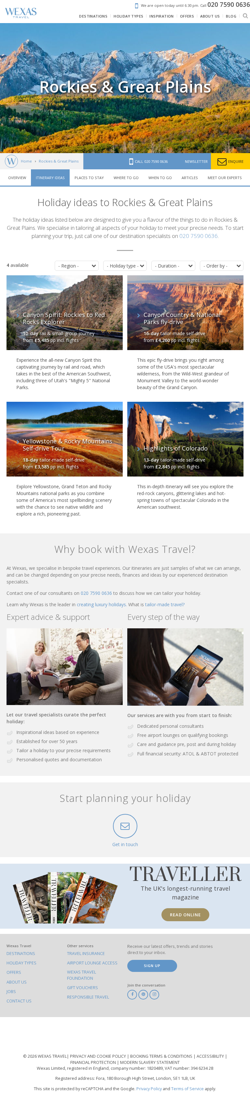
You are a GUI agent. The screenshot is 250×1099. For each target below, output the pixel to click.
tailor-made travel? (165, 604)
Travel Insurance (86, 953)
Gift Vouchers (82, 987)
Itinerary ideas (50, 177)
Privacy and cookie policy (98, 1056)
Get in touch (125, 844)
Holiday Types (21, 963)
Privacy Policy (149, 1089)
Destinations (21, 953)
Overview (17, 177)
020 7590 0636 (198, 236)
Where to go (126, 177)
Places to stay (89, 177)
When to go (160, 177)
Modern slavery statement (150, 1062)
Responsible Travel (88, 997)
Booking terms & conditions (161, 1056)
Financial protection (93, 1062)
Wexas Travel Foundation (81, 975)
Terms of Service (187, 1089)
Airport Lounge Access (92, 963)
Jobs (11, 991)
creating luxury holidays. (102, 604)
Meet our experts (225, 177)
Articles (190, 177)
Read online (185, 915)
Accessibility (211, 1056)
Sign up (152, 965)
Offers (14, 972)
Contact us (19, 1001)
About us (17, 982)
